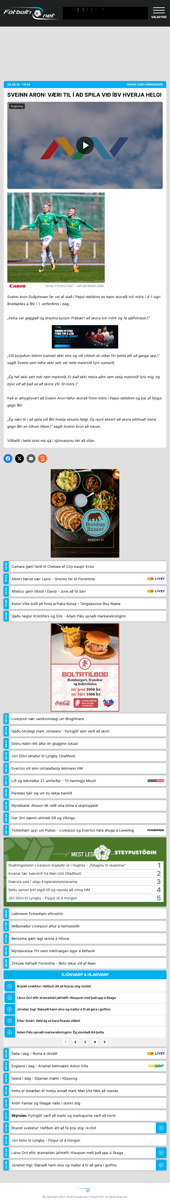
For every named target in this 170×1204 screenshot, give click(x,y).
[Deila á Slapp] (42, 458)
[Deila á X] (19, 458)
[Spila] (85, 145)
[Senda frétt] (31, 458)
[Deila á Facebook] (8, 458)
